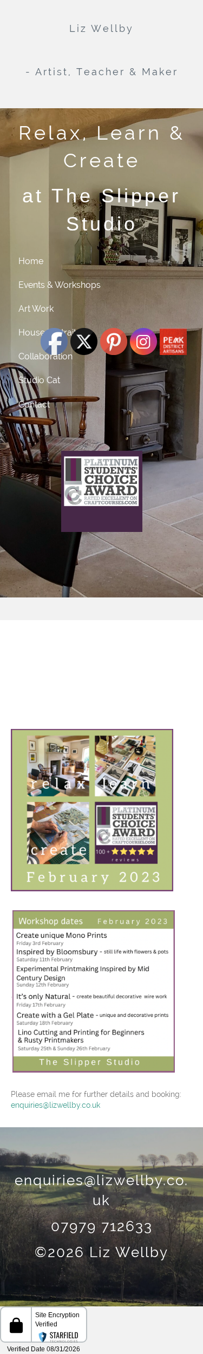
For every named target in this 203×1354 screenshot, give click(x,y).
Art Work (36, 309)
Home (30, 261)
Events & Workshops (59, 285)
